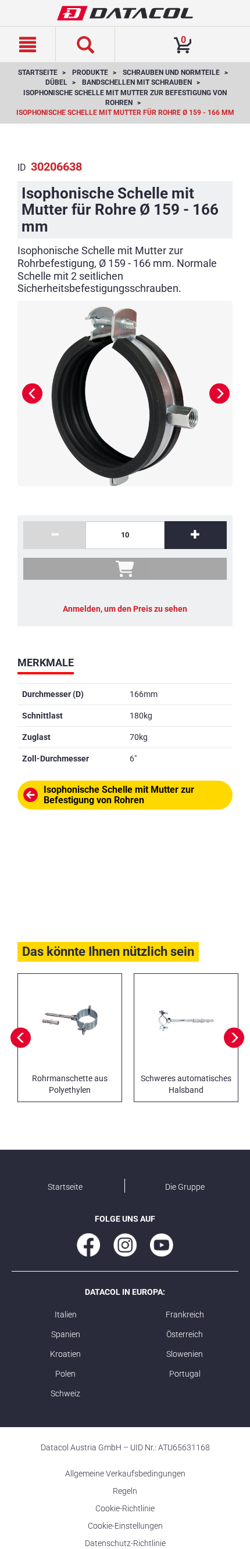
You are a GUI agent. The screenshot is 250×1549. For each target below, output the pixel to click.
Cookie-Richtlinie (125, 1508)
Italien (66, 1314)
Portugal (185, 1373)
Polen (65, 1373)
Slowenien (184, 1354)
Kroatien (65, 1354)
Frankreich (185, 1314)
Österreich (184, 1334)
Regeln (125, 1491)
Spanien (65, 1334)
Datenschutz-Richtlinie (125, 1543)
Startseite (65, 1186)
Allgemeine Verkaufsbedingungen (125, 1473)
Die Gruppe (185, 1186)
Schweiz (65, 1393)
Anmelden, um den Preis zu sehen (125, 608)
